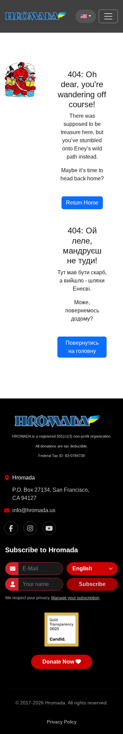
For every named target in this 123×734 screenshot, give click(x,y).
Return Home (82, 203)
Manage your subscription (75, 598)
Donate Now (58, 662)
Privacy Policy (62, 721)
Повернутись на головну (82, 347)
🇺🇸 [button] (83, 16)
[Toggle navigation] (108, 16)
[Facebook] (11, 528)
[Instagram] (30, 528)
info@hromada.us (33, 510)
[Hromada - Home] (37, 16)
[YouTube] (49, 528)
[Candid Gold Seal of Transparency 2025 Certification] (61, 630)
